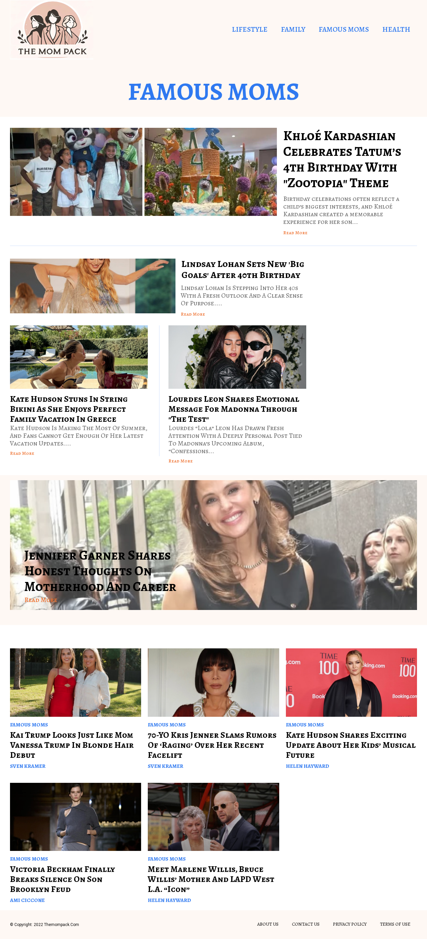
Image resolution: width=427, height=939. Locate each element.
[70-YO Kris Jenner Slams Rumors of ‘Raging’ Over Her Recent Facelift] (213, 682)
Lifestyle (250, 29)
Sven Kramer (27, 766)
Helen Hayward (307, 766)
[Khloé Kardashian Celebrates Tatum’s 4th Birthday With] (143, 172)
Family (293, 29)
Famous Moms (344, 29)
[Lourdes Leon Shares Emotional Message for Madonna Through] (237, 357)
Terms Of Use (395, 924)
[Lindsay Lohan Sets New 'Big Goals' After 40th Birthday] (92, 286)
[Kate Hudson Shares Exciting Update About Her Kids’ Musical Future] (351, 682)
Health (396, 29)
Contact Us (306, 924)
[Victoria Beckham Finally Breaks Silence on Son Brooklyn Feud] (75, 817)
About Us (268, 924)
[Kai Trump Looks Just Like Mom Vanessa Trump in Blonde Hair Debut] (75, 682)
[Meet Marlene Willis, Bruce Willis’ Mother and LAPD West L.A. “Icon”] (213, 817)
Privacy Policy (350, 924)
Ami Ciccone (27, 900)
